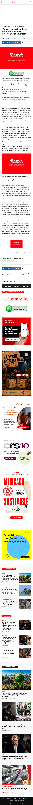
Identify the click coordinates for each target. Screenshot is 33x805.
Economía (15, 258)
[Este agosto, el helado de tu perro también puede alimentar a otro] (25, 604)
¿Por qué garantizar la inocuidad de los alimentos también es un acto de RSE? (14, 789)
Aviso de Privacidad (19, 800)
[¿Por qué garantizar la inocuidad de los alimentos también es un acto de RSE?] (16, 775)
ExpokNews (9, 38)
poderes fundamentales (8, 260)
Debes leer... (4, 620)
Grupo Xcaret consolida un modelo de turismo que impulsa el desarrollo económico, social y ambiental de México (10, 591)
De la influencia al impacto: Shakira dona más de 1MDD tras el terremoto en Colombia (9, 653)
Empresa (21, 258)
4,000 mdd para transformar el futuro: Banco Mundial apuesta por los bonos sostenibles (10, 577)
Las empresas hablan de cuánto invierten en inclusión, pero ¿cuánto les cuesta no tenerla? (16, 726)
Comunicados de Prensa (7, 586)
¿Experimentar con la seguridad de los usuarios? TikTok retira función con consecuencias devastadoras (9, 625)
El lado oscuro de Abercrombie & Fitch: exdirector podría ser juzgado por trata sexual (15, 758)
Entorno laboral (5, 723)
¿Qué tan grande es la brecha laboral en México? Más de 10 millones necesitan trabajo (9, 640)
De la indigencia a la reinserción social (26, 275)
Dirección (8, 258)
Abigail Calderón (5, 792)
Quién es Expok (16, 798)
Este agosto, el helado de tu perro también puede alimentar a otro (10, 602)
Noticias (4, 25)
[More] (22, 42)
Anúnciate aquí (25, 798)
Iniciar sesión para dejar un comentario (16, 286)
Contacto (11, 800)
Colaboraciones (10, 25)
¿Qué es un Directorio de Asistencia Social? (7, 275)
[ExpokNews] (3, 39)
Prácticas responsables (7, 786)
